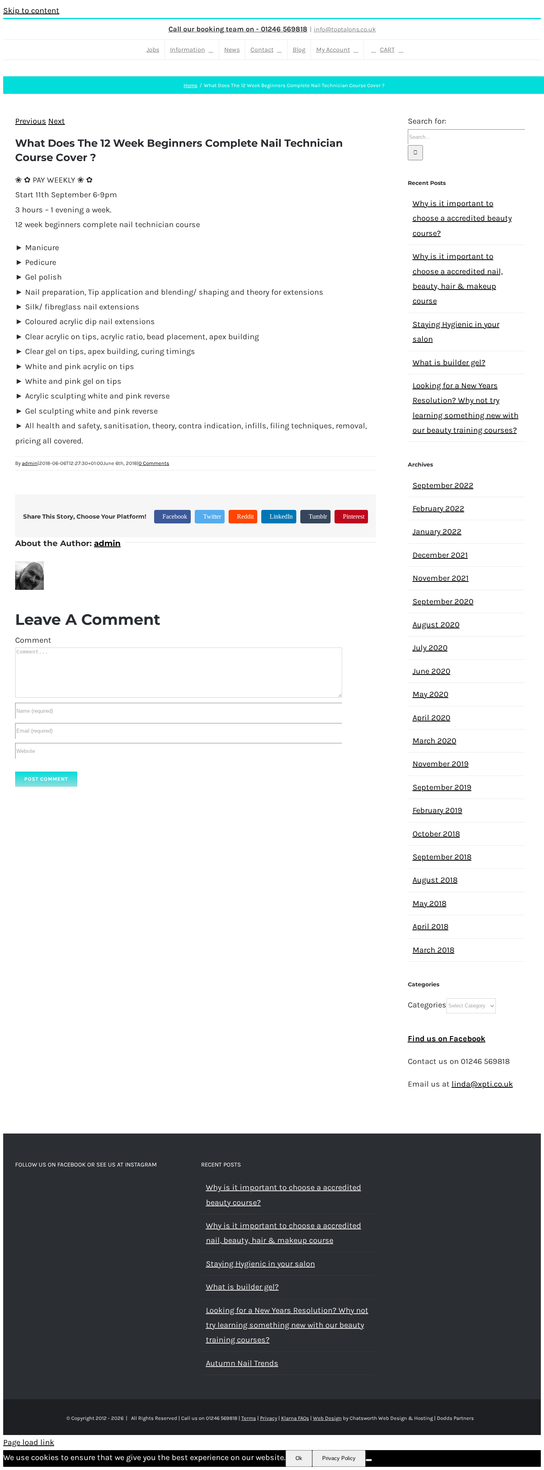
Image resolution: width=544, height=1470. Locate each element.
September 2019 (442, 787)
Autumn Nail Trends (242, 1363)
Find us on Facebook (446, 1038)
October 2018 (436, 833)
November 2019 (441, 763)
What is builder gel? (449, 362)
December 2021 (440, 555)
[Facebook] (17, 1188)
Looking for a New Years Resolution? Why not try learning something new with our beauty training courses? (287, 1325)
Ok (298, 1458)
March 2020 (434, 740)
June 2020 (431, 671)
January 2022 (437, 531)
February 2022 (438, 508)
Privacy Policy (339, 1458)
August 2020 (436, 624)
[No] (369, 1460)
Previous (30, 121)
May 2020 (430, 694)
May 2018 (429, 903)
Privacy (268, 1418)
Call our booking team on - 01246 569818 (237, 29)
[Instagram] (28, 1188)
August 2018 (435, 880)
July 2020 (430, 647)
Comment (33, 640)
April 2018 (430, 926)
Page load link (28, 1442)
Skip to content (31, 10)
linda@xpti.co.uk (482, 1084)
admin (29, 463)
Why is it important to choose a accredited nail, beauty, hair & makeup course (283, 1233)
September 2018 (442, 856)
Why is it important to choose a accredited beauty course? (462, 218)
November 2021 (441, 578)
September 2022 (443, 485)
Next (56, 121)
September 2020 (443, 601)
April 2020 (431, 717)
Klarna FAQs (295, 1418)
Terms (248, 1418)
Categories (427, 1004)
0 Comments (154, 463)
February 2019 (437, 810)
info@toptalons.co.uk (345, 29)
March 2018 (433, 950)
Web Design (327, 1418)
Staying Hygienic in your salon (260, 1263)
